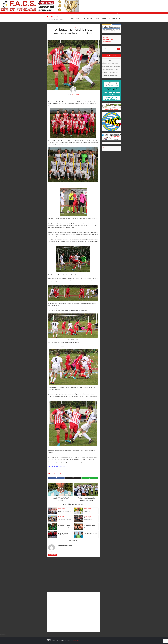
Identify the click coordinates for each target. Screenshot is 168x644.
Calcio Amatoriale (96, 13)
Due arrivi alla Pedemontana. (91, 533)
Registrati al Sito (105, 143)
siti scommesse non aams (108, 39)
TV (84, 18)
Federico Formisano (80, 36)
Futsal (101, 13)
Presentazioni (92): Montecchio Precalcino (110, 69)
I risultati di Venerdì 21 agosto (107, 77)
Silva (61, 473)
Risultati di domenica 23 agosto (108, 59)
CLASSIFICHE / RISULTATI (104, 638)
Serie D (48, 13)
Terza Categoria (77, 13)
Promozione (57, 13)
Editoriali (78, 18)
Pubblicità (119, 638)
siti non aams (105, 37)
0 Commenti (71, 36)
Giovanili (82, 13)
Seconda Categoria (70, 13)
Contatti (114, 18)
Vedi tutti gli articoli (52, 554)
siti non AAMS (105, 147)
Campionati (90, 18)
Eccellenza (52, 13)
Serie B (98, 18)
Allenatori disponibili (105, 57)
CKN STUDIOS (76, 640)
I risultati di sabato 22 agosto (107, 71)
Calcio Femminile (88, 13)
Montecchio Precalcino (54, 473)
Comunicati (105, 18)
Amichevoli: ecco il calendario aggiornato (109, 75)
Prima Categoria (63, 13)
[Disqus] (73, 574)
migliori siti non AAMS (107, 41)
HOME (72, 18)
